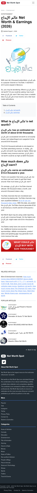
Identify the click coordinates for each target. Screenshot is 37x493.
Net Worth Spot (13, 2)
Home (2, 10)
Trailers (3, 474)
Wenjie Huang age (11, 293)
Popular (3, 403)
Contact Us (4, 417)
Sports (3, 471)
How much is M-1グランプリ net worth (19, 281)
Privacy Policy (5, 414)
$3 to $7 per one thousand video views (16, 201)
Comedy (3, 432)
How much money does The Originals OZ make (18, 287)
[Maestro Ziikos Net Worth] (3, 340)
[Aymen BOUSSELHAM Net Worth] (3, 324)
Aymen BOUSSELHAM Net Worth (20, 324)
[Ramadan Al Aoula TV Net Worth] (3, 315)
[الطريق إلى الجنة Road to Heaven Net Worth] (3, 307)
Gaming (3, 443)
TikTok (3, 411)
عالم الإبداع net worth (13, 110)
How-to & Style (5, 446)
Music (3, 451)
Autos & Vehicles (6, 429)
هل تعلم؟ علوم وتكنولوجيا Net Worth (20, 333)
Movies (3, 449)
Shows (3, 468)
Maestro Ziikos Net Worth (17, 341)
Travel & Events (6, 476)
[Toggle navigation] (33, 3)
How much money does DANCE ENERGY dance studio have (17, 278)
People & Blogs (6, 460)
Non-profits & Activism (8, 457)
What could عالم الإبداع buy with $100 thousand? (24, 245)
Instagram (4, 408)
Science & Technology (8, 465)
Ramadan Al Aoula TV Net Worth (20, 316)
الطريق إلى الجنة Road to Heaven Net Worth (20, 308)
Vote (2, 406)
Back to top (31, 349)
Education (4, 435)
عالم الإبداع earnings (13, 112)
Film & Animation (6, 440)
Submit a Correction (7, 419)
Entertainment (10, 10)
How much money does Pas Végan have (18, 289)
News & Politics (6, 454)
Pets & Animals (5, 462)
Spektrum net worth (25, 286)
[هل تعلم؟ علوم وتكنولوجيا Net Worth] (3, 332)
